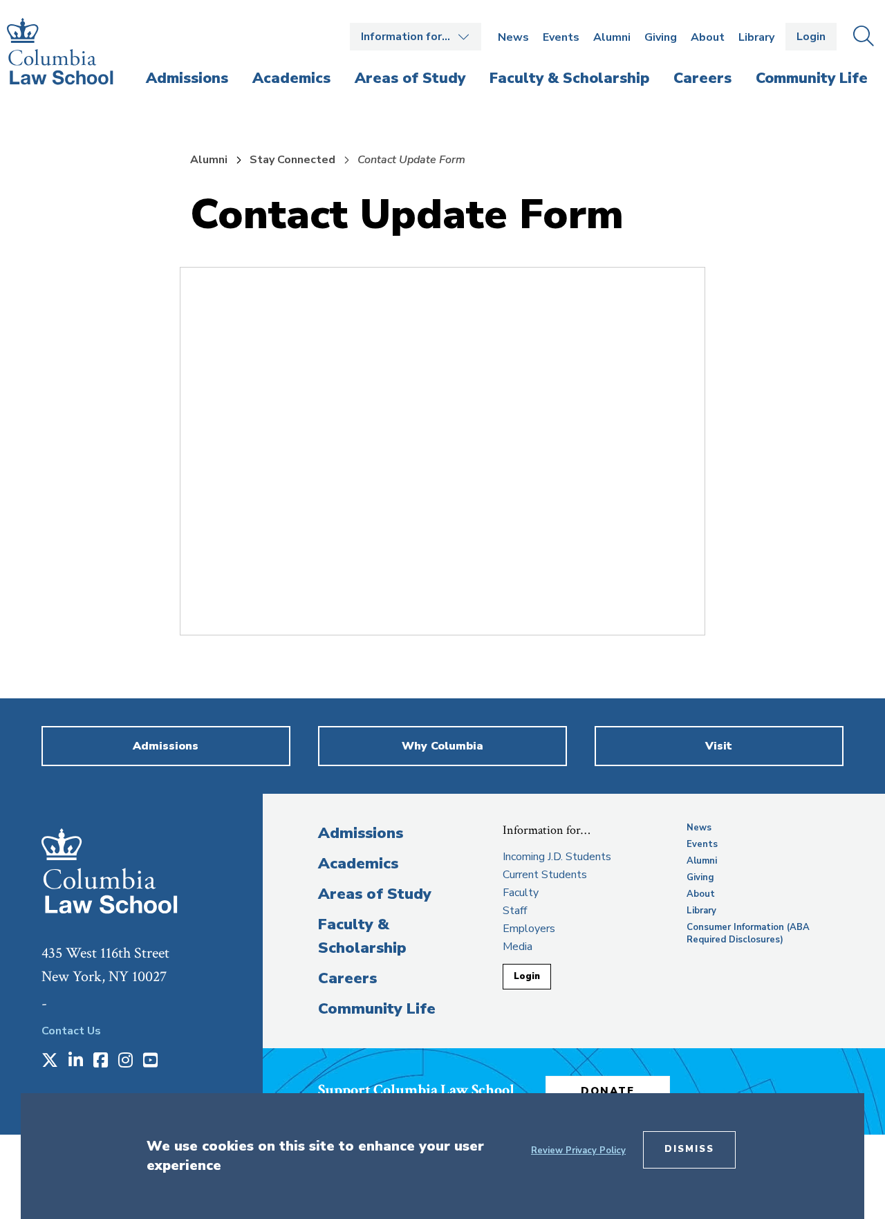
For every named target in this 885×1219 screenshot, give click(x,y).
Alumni (612, 37)
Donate (608, 1091)
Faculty (521, 892)
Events (561, 37)
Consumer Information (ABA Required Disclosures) (748, 933)
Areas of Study (374, 894)
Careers (347, 978)
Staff (515, 910)
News (513, 37)
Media (517, 946)
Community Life (377, 1008)
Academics (358, 863)
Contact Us (71, 1031)
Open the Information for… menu (415, 36)
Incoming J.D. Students (557, 856)
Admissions (360, 833)
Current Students (545, 874)
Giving (660, 37)
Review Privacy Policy (578, 1150)
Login (811, 36)
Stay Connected (292, 159)
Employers (529, 928)
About (708, 37)
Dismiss (689, 1149)
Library (756, 37)
